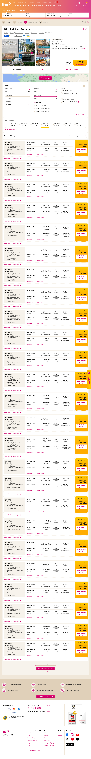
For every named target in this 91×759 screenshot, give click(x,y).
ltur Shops (38, 2)
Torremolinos (42, 33)
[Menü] (81, 705)
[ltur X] (67, 740)
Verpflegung (8, 95)
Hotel (13, 10)
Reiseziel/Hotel (7, 14)
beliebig (38, 103)
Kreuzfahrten (22, 10)
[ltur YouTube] (77, 736)
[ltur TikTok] (77, 740)
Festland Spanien (19, 33)
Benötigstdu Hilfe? (84, 22)
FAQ (54, 2)
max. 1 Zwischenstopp (43, 108)
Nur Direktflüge (41, 105)
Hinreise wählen (9, 120)
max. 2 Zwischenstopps (43, 111)
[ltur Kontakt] (88, 22)
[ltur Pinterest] (72, 740)
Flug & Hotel (6, 10)
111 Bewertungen (18, 35)
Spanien (12, 33)
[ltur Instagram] (72, 736)
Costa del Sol (34, 33)
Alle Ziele (6, 33)
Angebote (17, 69)
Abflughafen (28, 14)
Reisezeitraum (50, 14)
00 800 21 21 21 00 (34, 708)
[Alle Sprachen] (58, 2)
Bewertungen (72, 69)
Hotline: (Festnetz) (23, 2)
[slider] (5, 89)
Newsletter (45, 2)
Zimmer (70, 14)
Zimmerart (8, 101)
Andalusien (27, 33)
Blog (50, 2)
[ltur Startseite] (6, 4)
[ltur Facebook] (67, 736)
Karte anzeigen (45, 78)
